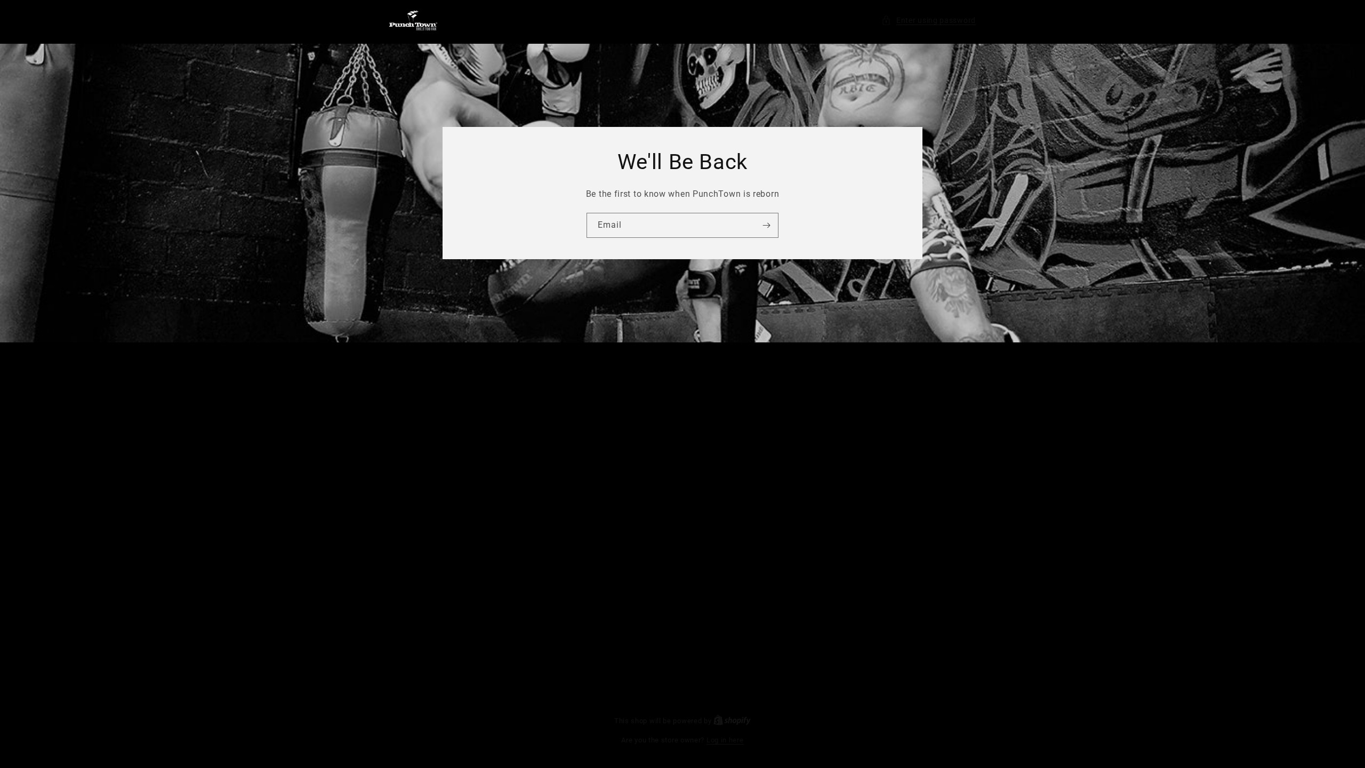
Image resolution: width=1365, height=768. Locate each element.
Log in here (725, 740)
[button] (928, 20)
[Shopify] (732, 721)
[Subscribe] (766, 225)
